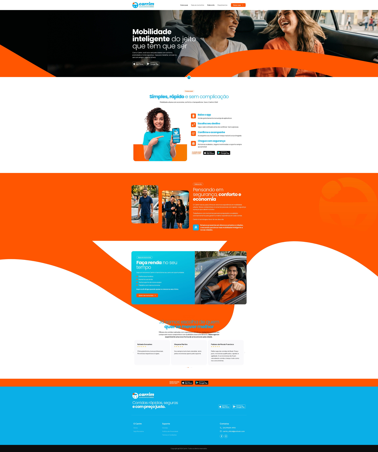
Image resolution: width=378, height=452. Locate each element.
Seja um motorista (197, 5)
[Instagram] (226, 436)
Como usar (184, 5)
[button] (133, 353)
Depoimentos (222, 5)
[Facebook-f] (221, 436)
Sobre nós (210, 5)
